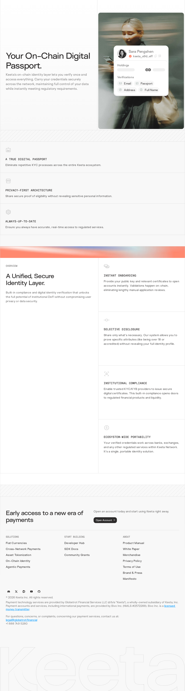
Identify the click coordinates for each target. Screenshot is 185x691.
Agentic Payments (18, 567)
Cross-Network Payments (23, 549)
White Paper (131, 549)
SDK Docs (71, 549)
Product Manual (133, 543)
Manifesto (130, 578)
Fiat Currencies (16, 543)
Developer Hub (74, 543)
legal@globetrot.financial (21, 620)
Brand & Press (132, 573)
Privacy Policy (132, 561)
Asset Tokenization (18, 555)
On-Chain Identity (18, 561)
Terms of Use (132, 567)
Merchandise (131, 555)
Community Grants (77, 555)
